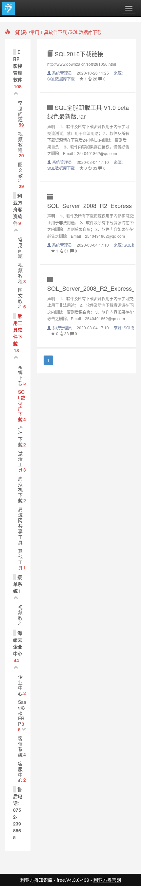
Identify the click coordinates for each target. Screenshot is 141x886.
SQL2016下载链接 (78, 53)
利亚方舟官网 (107, 880)
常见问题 (20, 110)
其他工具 (20, 558)
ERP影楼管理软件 (17, 66)
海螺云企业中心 (17, 643)
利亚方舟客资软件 (17, 209)
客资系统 (20, 746)
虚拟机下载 (20, 489)
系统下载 (20, 374)
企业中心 (20, 684)
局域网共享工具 (20, 526)
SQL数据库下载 (86, 32)
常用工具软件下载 (48, 32)
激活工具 (20, 461)
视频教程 (20, 141)
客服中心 (20, 771)
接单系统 (17, 584)
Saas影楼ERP (22, 713)
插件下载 (20, 436)
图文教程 (20, 172)
